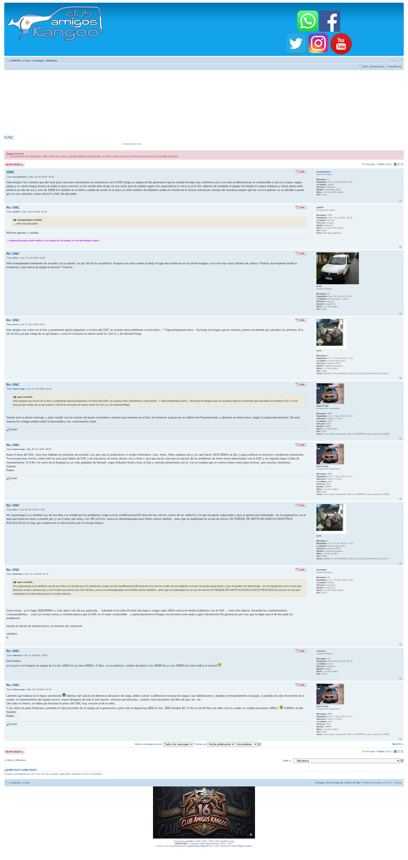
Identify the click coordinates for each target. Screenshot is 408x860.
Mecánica (52, 60)
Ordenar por (200, 744)
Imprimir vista (392, 60)
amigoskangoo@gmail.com (200, 846)
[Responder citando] (301, 171)
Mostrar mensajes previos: (149, 744)
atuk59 (16, 211)
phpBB (189, 841)
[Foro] (55, 22)
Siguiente (396, 744)
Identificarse (395, 66)
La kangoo (38, 60)
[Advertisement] (204, 101)
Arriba (400, 201)
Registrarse (378, 66)
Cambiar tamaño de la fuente (398, 60)
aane (15, 324)
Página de (384, 164)
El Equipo (319, 782)
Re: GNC (13, 207)
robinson (17, 655)
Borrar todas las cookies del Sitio (343, 782)
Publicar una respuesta (10, 164)
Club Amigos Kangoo (209, 843)
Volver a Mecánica (16, 760)
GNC (9, 137)
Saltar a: (287, 760)
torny (15, 258)
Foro (27, 60)
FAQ (365, 66)
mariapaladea (20, 177)
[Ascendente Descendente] (248, 744)
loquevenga (19, 389)
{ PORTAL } (16, 60)
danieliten (18, 574)
